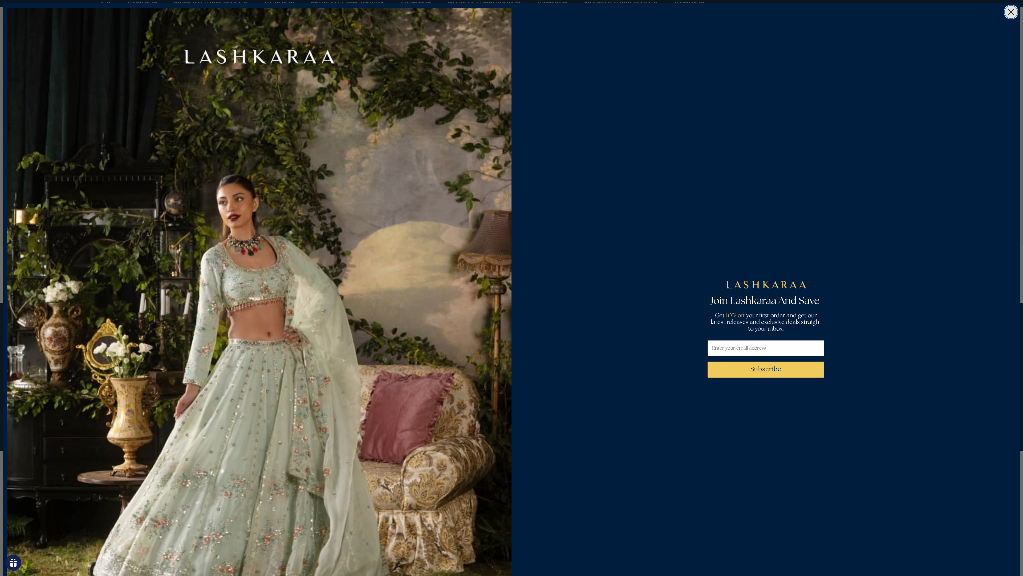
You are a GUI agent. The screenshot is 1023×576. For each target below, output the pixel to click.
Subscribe (765, 369)
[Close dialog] (1011, 12)
